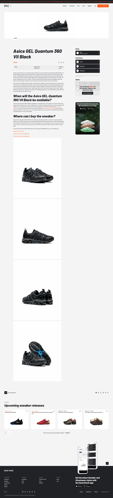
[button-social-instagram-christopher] (96, 392)
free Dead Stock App (49, 108)
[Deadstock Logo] (6, 6)
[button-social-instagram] (98, 392)
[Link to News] (10, 6)
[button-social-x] (108, 392)
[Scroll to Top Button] (107, 463)
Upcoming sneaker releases (24, 405)
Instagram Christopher (18, 131)
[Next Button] (9, 432)
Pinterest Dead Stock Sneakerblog (21, 136)
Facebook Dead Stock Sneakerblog (21, 133)
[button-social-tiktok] (105, 392)
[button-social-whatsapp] (103, 392)
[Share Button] (59, 62)
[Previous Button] (5, 432)
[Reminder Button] (61, 62)
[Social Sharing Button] (5, 392)
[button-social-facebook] (101, 392)
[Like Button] (63, 62)
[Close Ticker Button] (108, 1)
